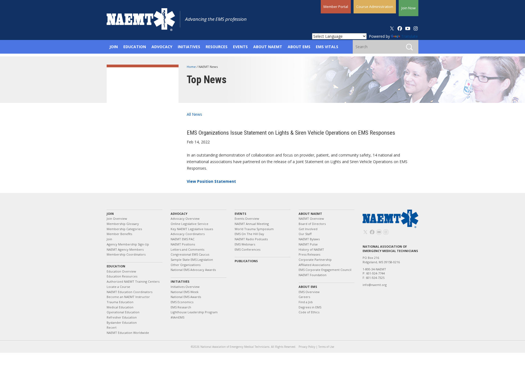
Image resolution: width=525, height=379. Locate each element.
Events (240, 214)
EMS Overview (309, 292)
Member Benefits (119, 234)
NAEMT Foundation (312, 275)
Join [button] (113, 46)
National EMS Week (185, 292)
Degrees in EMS (310, 307)
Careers (304, 297)
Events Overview (247, 218)
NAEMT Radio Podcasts (251, 239)
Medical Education (120, 307)
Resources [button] (217, 46)
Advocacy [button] (161, 46)
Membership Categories (124, 229)
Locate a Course (118, 287)
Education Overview (121, 271)
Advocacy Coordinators (188, 234)
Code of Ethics (309, 312)
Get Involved (308, 229)
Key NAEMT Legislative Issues (192, 229)
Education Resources (122, 276)
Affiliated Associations (314, 265)
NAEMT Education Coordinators (129, 292)
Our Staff (305, 234)
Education (116, 266)
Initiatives (180, 281)
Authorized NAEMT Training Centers (133, 281)
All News (194, 114)
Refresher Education (122, 317)
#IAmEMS (177, 317)
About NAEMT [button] (267, 46)
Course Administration (374, 6)
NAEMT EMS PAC (182, 239)
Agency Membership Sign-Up (128, 244)
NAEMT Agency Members (125, 249)
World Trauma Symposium (254, 229)
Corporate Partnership (315, 260)
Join (110, 214)
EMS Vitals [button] (327, 46)
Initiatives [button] (189, 46)
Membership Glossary (123, 224)
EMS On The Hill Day (249, 234)
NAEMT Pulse (308, 244)
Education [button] (134, 46)
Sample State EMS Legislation (192, 260)
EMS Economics (182, 302)
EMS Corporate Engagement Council (325, 270)
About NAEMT (310, 214)
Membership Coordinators (126, 254)
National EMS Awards (186, 297)
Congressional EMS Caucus (190, 254)
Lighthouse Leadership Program (194, 312)
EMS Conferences (247, 249)
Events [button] (240, 46)
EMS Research (181, 307)
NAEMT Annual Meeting (252, 224)
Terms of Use (326, 347)
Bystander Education (122, 322)
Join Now (408, 7)
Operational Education (123, 312)
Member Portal (335, 6)
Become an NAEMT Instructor (128, 297)
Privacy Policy (307, 347)
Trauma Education (120, 302)
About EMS (308, 287)
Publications (246, 261)
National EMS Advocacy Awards (193, 270)
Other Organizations (185, 265)
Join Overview (117, 218)
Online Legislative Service (189, 224)
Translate (409, 36)
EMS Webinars (245, 244)
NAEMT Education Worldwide (128, 333)
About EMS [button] (299, 46)
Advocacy (179, 214)
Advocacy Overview (185, 218)
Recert (111, 327)
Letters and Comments (187, 249)
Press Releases (309, 254)
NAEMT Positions (183, 244)
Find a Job (306, 302)
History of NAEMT (311, 249)
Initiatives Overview (185, 287)
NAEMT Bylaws (309, 239)
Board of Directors (312, 224)
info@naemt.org (375, 285)
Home (192, 67)
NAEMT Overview (311, 218)
